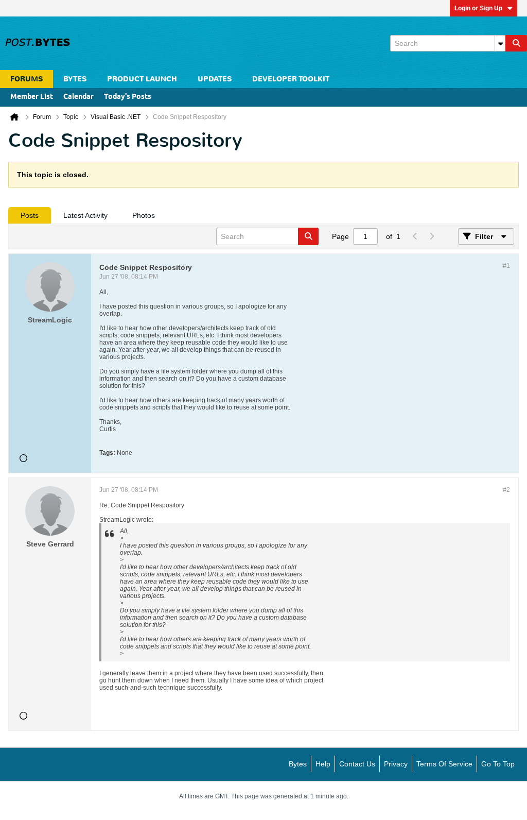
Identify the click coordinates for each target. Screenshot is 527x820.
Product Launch (142, 79)
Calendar (78, 97)
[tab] (29, 215)
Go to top (498, 764)
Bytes (298, 764)
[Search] (516, 43)
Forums (26, 79)
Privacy (396, 764)
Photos (143, 215)
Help (322, 764)
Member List (31, 97)
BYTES (74, 79)
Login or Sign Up (478, 8)
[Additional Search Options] (500, 43)
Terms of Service (444, 764)
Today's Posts (127, 97)
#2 (506, 489)
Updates (215, 79)
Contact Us (357, 764)
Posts (30, 215)
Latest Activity (85, 215)
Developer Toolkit (290, 79)
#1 (506, 265)
